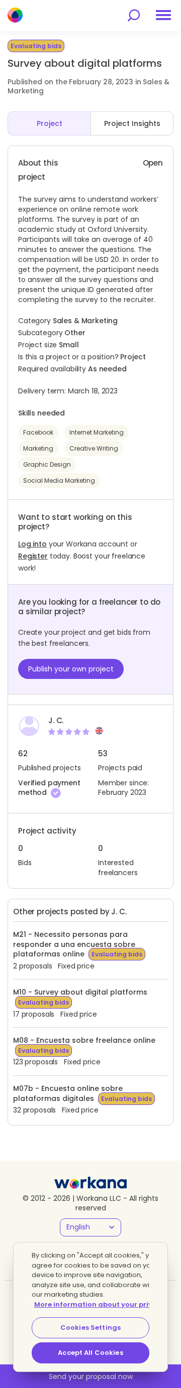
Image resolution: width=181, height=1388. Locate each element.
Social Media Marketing (59, 480)
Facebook (38, 432)
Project (49, 123)
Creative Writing (93, 448)
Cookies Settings (90, 1327)
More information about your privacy (99, 1304)
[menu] (163, 15)
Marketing (38, 448)
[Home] (15, 15)
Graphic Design (47, 464)
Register (33, 556)
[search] (134, 15)
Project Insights (132, 123)
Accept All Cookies (90, 1352)
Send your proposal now (91, 1376)
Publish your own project (71, 669)
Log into (32, 544)
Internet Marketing (96, 432)
